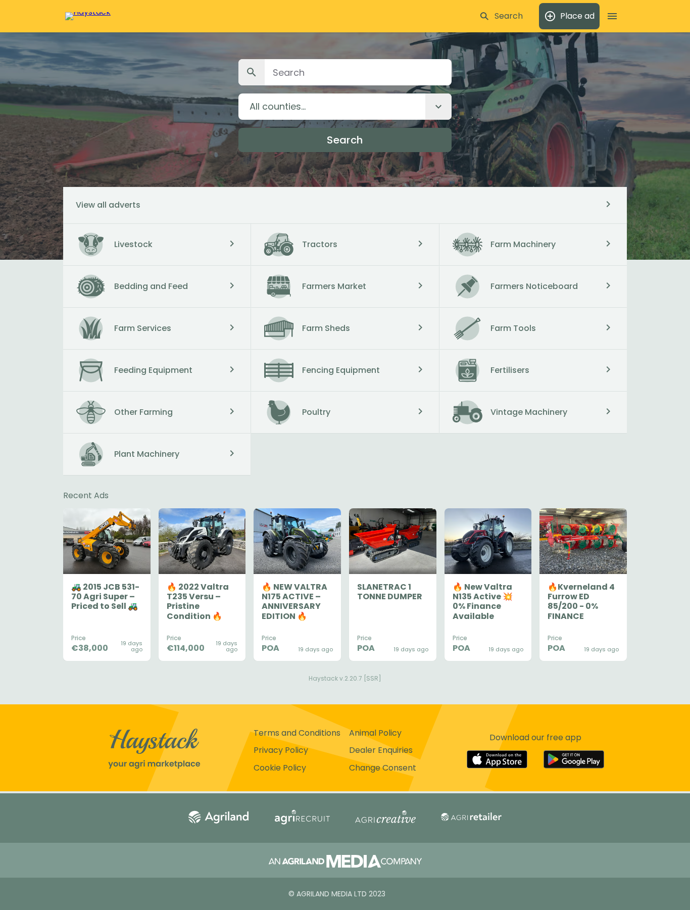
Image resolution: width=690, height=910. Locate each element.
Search (345, 140)
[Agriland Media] (345, 862)
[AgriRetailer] (471, 817)
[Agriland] (218, 818)
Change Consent (382, 768)
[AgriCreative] (385, 817)
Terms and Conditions (297, 733)
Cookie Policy (280, 768)
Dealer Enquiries (381, 750)
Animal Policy (375, 733)
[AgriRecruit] (302, 818)
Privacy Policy (281, 750)
